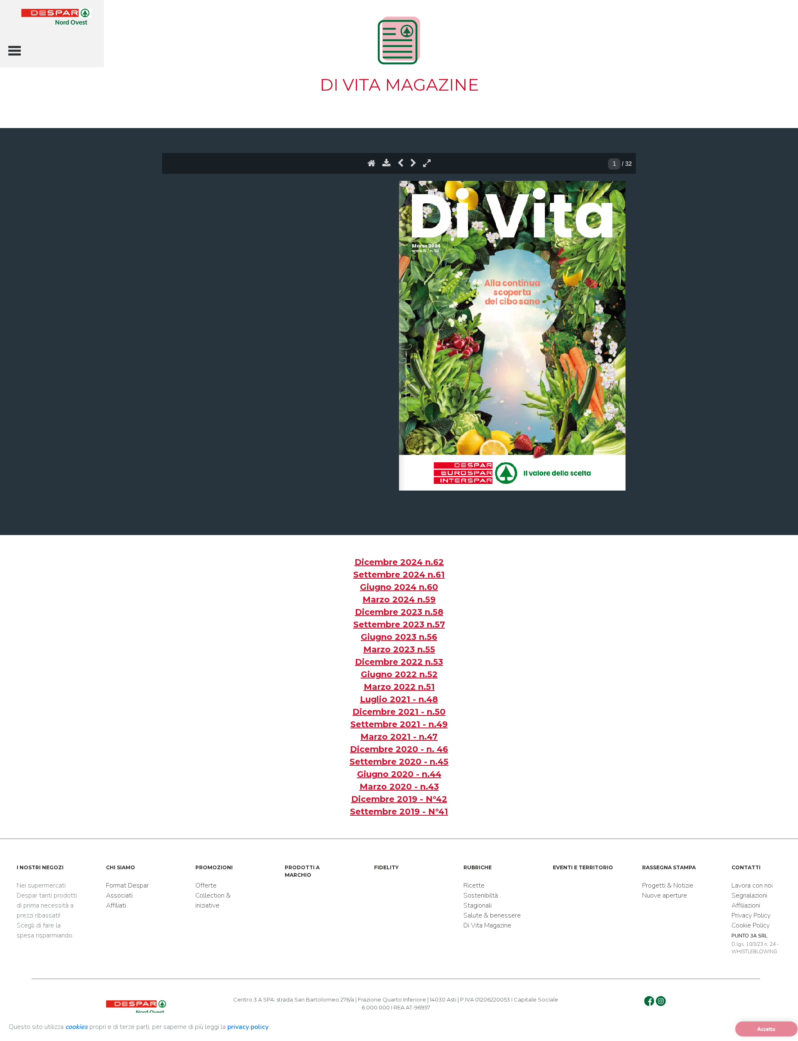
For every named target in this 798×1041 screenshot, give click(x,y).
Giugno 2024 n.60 (399, 587)
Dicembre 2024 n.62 (399, 562)
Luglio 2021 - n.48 (399, 699)
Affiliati (116, 905)
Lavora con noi (752, 885)
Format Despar (127, 885)
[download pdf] (386, 165)
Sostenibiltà (480, 895)
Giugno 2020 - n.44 (399, 774)
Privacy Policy (751, 915)
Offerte (206, 885)
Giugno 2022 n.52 (399, 674)
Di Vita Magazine (487, 925)
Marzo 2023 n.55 (399, 649)
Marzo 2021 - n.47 (399, 737)
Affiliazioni (746, 905)
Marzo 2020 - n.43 (399, 787)
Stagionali (477, 905)
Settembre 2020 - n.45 (399, 762)
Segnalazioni (749, 895)
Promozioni (214, 867)
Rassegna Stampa (669, 867)
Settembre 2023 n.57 (399, 624)
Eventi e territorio (583, 867)
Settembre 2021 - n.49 (399, 724)
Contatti (746, 867)
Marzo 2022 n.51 (399, 687)
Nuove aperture (664, 895)
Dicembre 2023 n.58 (399, 612)
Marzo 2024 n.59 (399, 599)
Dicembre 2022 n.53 (399, 662)
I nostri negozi (40, 867)
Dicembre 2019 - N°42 (399, 799)
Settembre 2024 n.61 (399, 575)
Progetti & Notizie (667, 885)
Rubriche (477, 867)
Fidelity (386, 867)
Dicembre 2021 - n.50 (399, 712)
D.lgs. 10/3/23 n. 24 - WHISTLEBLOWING (755, 943)
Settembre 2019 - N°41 (399, 812)
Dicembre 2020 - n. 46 (399, 749)
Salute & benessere (492, 915)
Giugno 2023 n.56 (399, 637)
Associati (119, 895)
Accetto (766, 1029)
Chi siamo (120, 867)
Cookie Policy (751, 925)
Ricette (474, 885)
